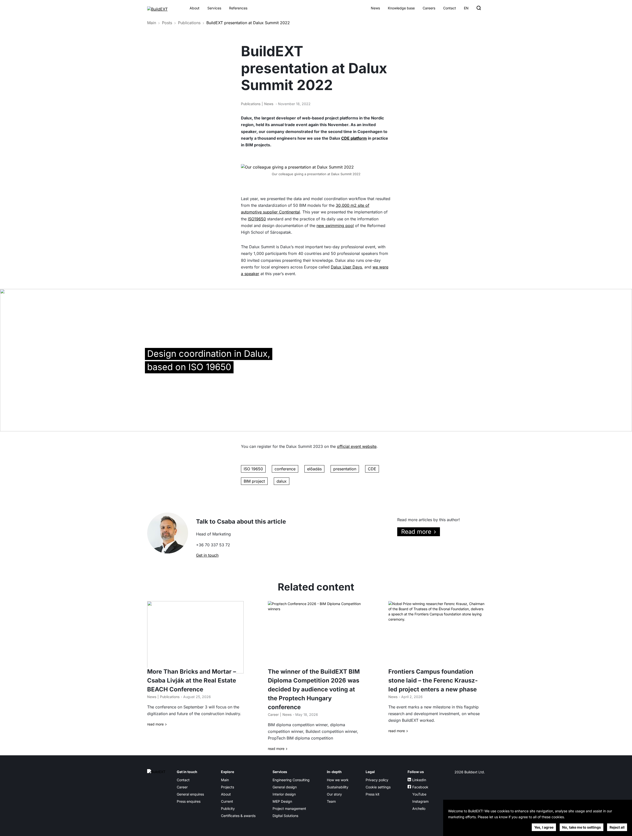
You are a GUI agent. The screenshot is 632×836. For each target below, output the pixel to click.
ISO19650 (257, 218)
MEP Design (282, 801)
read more (155, 724)
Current (227, 801)
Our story (334, 794)
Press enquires (188, 801)
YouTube (419, 794)
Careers (429, 8)
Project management (289, 808)
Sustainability (337, 787)
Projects (227, 787)
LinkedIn (419, 780)
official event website (356, 446)
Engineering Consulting (291, 780)
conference (285, 468)
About (194, 8)
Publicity (228, 808)
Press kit (372, 794)
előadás (314, 468)
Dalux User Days (346, 267)
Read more (416, 531)
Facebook (420, 787)
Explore (227, 772)
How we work (338, 780)
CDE (372, 468)
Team (331, 801)
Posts (167, 22)
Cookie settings (378, 787)
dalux (281, 481)
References (238, 8)
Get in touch (207, 555)
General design (285, 787)
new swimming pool (335, 225)
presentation (344, 468)
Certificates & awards (238, 816)
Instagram (420, 801)
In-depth (334, 772)
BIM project (254, 481)
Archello (418, 808)
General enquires (190, 794)
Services (214, 8)
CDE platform (354, 138)
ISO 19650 (253, 468)
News (375, 8)
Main (151, 22)
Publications (189, 22)
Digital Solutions (285, 816)
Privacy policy (377, 780)
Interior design (284, 794)
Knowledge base (401, 8)
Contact (449, 8)
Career (273, 714)
